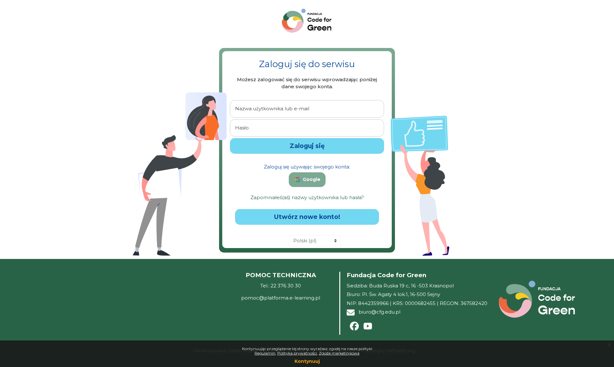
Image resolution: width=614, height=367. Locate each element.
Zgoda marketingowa (339, 353)
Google (311, 179)
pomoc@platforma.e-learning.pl (280, 298)
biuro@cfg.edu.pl (379, 312)
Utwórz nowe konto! (307, 217)
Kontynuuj (307, 361)
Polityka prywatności (297, 353)
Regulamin (265, 353)
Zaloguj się (307, 146)
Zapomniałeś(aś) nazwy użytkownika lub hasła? (307, 197)
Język (280, 241)
